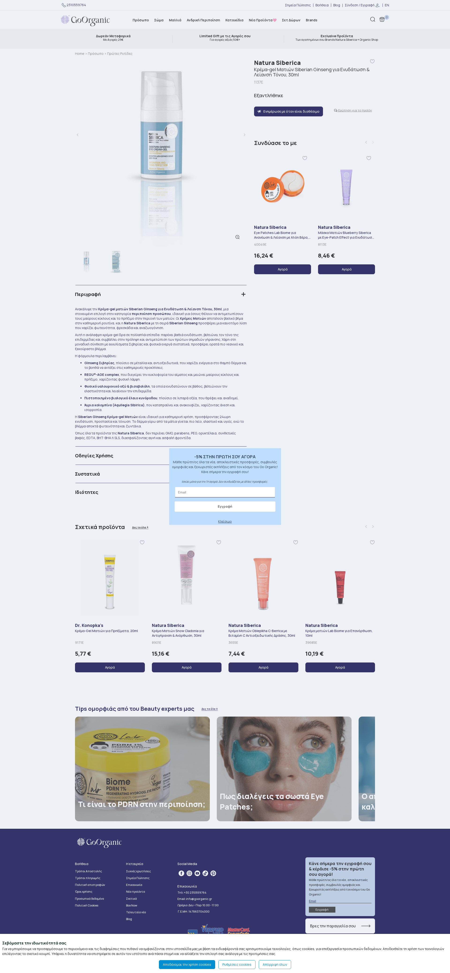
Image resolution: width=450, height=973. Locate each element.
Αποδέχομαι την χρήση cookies (187, 964)
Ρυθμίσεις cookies (236, 964)
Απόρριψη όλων (275, 964)
